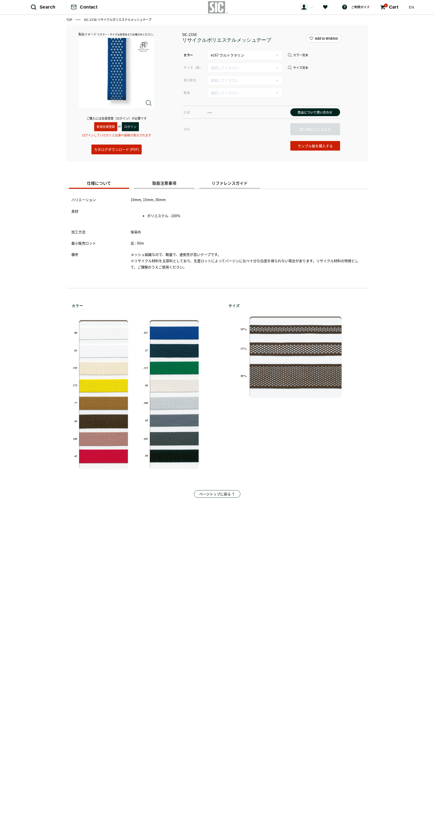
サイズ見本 (300, 68)
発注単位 (190, 80)
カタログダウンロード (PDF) (116, 149)
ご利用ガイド (360, 7)
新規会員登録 (106, 126)
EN (411, 7)
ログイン (130, 126)
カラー (188, 55)
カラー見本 (300, 55)
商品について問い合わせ (315, 112)
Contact (88, 7)
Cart (391, 7)
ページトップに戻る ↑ (217, 493)
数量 (187, 92)
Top (69, 19)
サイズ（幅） (193, 67)
